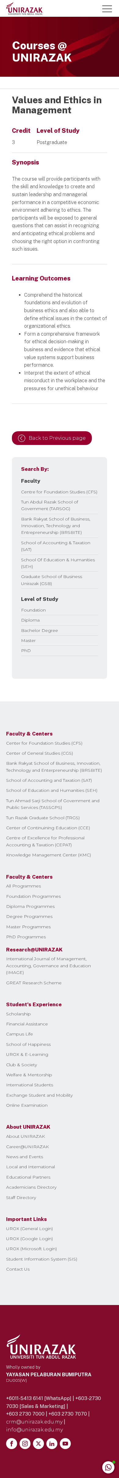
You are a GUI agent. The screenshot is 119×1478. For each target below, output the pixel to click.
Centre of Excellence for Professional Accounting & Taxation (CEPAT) (45, 841)
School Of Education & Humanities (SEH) (58, 563)
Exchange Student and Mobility (39, 1095)
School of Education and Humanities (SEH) (51, 790)
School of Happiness (28, 1044)
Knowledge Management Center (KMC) (48, 855)
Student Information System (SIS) (41, 1259)
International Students (29, 1085)
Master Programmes (28, 926)
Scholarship (18, 1014)
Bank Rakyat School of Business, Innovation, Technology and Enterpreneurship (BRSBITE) (54, 766)
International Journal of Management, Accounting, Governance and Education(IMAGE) (48, 965)
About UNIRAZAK (25, 1136)
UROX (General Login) (29, 1228)
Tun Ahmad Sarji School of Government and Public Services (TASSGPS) (52, 804)
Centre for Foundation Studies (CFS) (59, 492)
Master (28, 640)
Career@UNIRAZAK (27, 1146)
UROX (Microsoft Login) (31, 1248)
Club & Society (21, 1064)
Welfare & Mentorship (29, 1075)
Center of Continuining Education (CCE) (48, 828)
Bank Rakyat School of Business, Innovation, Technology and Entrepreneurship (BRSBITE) (55, 525)
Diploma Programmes (30, 906)
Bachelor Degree (39, 630)
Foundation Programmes (33, 896)
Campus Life (19, 1034)
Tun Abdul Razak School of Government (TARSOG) (49, 505)
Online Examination (27, 1105)
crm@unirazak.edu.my (34, 1422)
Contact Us (18, 1269)
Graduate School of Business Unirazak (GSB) (51, 580)
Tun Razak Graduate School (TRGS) (43, 817)
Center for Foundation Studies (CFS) (44, 743)
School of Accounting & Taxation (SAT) (55, 546)
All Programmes (23, 886)
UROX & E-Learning (27, 1054)
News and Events (24, 1156)
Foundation (33, 610)
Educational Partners (28, 1177)
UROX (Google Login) (29, 1238)
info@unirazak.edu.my (34, 1430)
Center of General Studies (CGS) (39, 753)
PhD (26, 650)
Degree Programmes (29, 916)
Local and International (30, 1166)
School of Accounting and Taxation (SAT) (49, 780)
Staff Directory (21, 1197)
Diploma (30, 620)
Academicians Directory (31, 1187)
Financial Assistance (27, 1024)
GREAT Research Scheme (34, 983)
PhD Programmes (26, 937)
